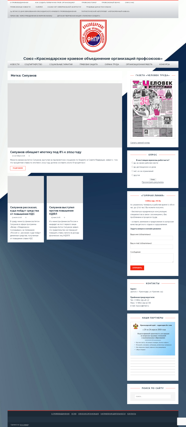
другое (137, 175)
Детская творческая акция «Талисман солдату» (78, 16)
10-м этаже (24, 425)
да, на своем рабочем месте (146, 163)
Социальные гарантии (61, 64)
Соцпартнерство (33, 64)
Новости (14, 64)
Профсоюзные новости (20, 7)
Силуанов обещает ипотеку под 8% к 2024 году (45, 152)
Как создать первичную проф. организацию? (55, 2)
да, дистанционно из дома (145, 167)
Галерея (39, 7)
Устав (73, 414)
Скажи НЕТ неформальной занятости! (64, 7)
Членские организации (88, 414)
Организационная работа (139, 64)
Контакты (131, 414)
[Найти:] (153, 396)
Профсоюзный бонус (111, 2)
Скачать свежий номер (140, 143)
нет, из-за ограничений (143, 171)
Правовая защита (89, 64)
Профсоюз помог (89, 2)
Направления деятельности (113, 414)
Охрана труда (112, 64)
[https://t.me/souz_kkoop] (171, 2)
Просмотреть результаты (153, 182)
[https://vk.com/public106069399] (176, 2)
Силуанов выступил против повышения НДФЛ (61, 210)
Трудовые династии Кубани (98, 7)
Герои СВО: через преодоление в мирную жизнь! (31, 16)
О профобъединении (60, 414)
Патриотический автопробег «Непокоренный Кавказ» (105, 11)
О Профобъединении (19, 2)
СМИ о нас (129, 2)
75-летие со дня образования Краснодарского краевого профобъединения (43, 11)
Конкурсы (164, 64)
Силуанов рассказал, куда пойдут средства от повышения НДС (24, 210)
